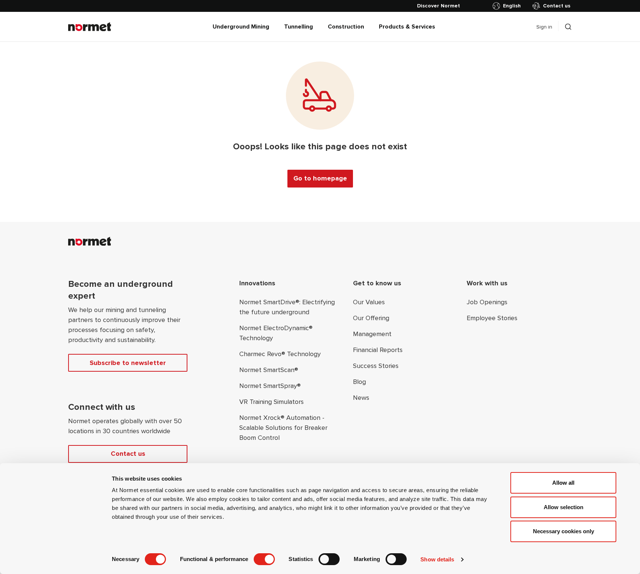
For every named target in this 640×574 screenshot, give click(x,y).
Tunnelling (298, 26)
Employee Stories (492, 318)
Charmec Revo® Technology (280, 354)
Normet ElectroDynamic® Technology (276, 333)
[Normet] (89, 26)
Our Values (369, 302)
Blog (359, 382)
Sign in (544, 27)
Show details (437, 559)
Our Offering (371, 318)
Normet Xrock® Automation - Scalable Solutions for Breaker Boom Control (283, 428)
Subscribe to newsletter (128, 363)
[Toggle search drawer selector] (568, 27)
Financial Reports (378, 350)
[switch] (264, 559)
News (361, 398)
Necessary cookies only (563, 531)
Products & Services (407, 26)
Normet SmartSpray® (270, 386)
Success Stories (376, 366)
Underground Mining (241, 26)
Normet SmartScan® (268, 370)
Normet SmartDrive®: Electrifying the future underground (287, 307)
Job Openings (487, 302)
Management (372, 334)
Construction (346, 26)
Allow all (563, 483)
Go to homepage (320, 178)
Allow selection (563, 507)
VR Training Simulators (271, 402)
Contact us (556, 6)
